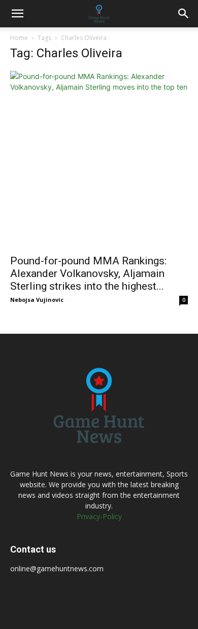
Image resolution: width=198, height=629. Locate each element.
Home (19, 37)
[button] (17, 13)
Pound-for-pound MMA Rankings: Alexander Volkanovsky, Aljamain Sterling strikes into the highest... (88, 273)
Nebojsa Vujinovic (36, 299)
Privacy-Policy (99, 516)
